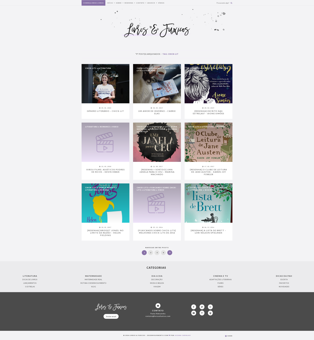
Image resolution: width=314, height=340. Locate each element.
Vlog (93, 287)
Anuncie (151, 3)
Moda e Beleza (157, 283)
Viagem (157, 287)
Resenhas (129, 3)
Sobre (119, 3)
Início (110, 3)
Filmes (221, 283)
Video (115, 127)
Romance (105, 127)
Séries (220, 287)
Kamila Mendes (107, 188)
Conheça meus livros (93, 3)
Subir (229, 336)
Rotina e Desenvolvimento (93, 283)
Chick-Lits (90, 68)
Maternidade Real (93, 279)
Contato (140, 3)
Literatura (105, 68)
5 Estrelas (194, 68)
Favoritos (208, 68)
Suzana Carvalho (183, 335)
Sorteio (143, 132)
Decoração (157, 279)
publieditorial (157, 129)
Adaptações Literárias (220, 279)
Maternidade (93, 276)
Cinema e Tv (220, 276)
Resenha (194, 71)
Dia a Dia (157, 276)
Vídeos (161, 3)
